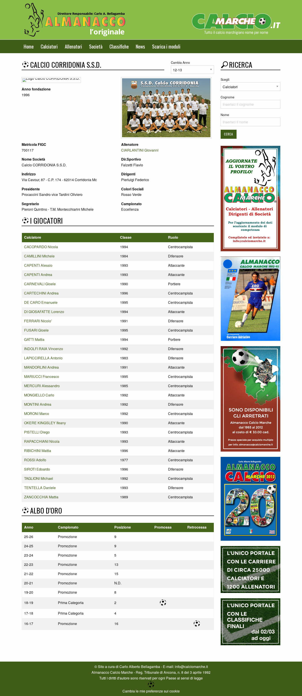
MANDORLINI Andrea (41, 367)
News (140, 46)
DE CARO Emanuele (40, 302)
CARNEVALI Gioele (40, 283)
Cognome (227, 97)
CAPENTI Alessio (38, 265)
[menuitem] (28, 46)
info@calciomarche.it (191, 666)
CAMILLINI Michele (39, 256)
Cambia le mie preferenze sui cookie (151, 691)
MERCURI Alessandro (42, 385)
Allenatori (73, 46)
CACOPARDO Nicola (41, 246)
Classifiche (119, 46)
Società (95, 46)
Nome (225, 115)
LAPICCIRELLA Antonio (43, 357)
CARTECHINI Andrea (41, 293)
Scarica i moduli (166, 46)
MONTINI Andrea (37, 404)
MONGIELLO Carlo (39, 395)
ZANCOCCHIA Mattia (41, 496)
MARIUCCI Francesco (41, 376)
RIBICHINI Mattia (37, 450)
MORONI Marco (36, 413)
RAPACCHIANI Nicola (41, 441)
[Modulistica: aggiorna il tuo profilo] (250, 198)
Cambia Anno (180, 62)
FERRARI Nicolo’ (38, 320)
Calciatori (49, 46)
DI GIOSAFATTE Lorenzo (44, 311)
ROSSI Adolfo (35, 459)
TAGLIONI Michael (38, 478)
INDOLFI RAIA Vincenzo (43, 348)
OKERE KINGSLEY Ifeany (45, 422)
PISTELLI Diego (37, 432)
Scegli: (225, 79)
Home (29, 46)
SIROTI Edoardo (37, 469)
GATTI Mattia (34, 339)
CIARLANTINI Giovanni (140, 150)
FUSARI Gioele (36, 330)
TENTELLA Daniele (40, 487)
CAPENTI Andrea (38, 274)
